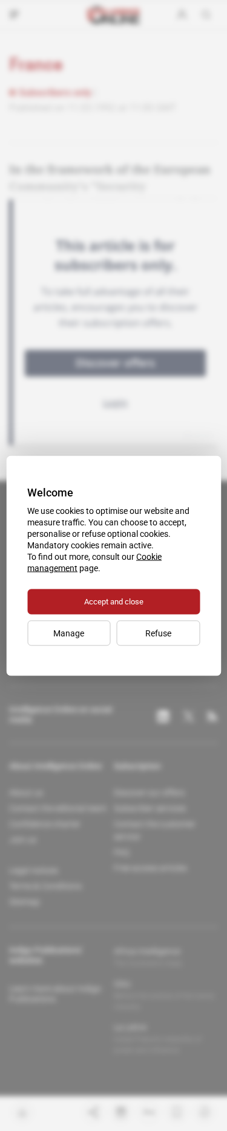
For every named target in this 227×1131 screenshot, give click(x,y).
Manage (68, 633)
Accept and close (113, 601)
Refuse (158, 633)
